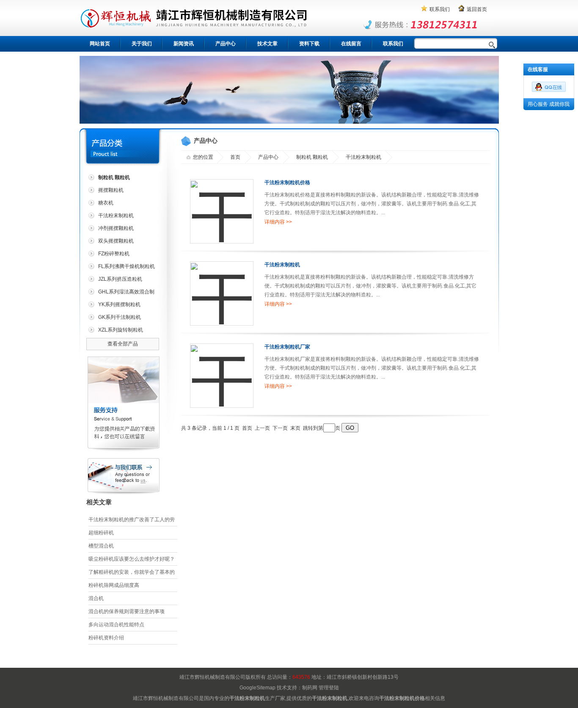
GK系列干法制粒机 (119, 317)
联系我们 (439, 9)
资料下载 (309, 44)
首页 (235, 157)
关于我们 (142, 44)
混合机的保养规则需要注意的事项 (126, 611)
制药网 (309, 688)
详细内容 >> (278, 222)
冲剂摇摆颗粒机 (116, 228)
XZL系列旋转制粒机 (120, 330)
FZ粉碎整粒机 (113, 254)
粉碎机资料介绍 (106, 638)
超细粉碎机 (101, 533)
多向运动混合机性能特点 (116, 625)
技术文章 (267, 44)
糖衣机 (105, 203)
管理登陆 (329, 688)
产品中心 (225, 44)
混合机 (96, 598)
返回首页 (477, 9)
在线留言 (351, 44)
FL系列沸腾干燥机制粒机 (126, 266)
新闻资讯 (183, 44)
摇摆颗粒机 (111, 190)
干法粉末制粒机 (116, 215)
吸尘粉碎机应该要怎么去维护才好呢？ (131, 559)
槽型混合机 (101, 546)
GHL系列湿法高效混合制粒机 (120, 293)
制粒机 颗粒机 (312, 157)
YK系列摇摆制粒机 (119, 304)
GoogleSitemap (257, 688)
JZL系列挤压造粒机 (120, 279)
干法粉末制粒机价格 (287, 182)
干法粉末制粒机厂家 (287, 347)
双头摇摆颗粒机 (116, 241)
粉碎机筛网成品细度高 (113, 585)
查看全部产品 (122, 344)
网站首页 (100, 44)
